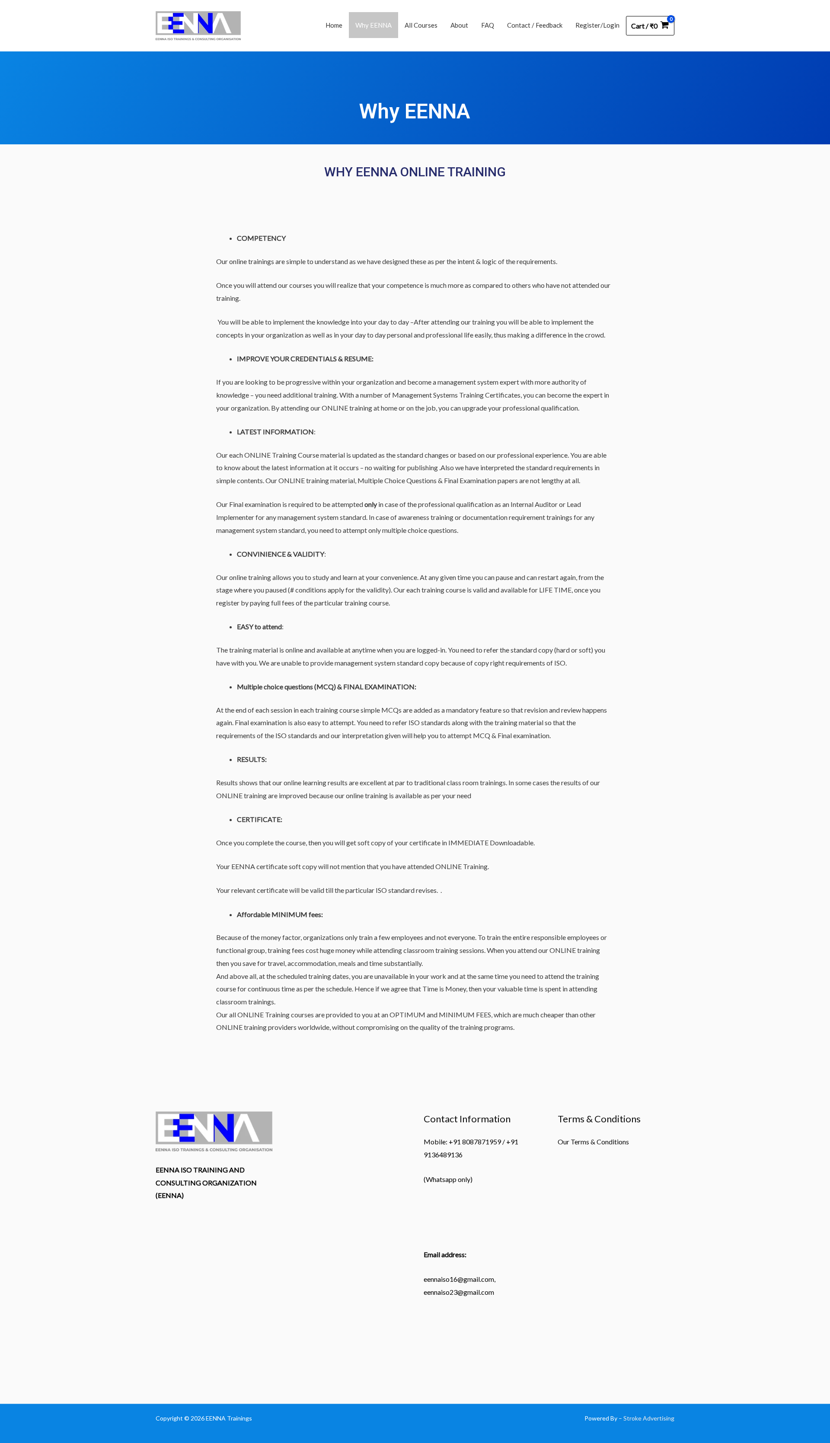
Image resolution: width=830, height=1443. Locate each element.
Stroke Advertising (648, 1418)
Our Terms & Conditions (593, 1141)
